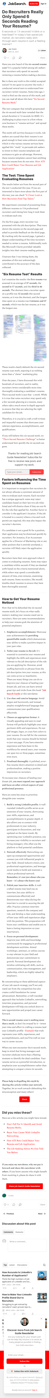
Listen (43, 50)
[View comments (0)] (13, 57)
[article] (24, 1280)
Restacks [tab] (19, 1232)
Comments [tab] (8, 1232)
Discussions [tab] (22, 1265)
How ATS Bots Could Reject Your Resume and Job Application (23, 165)
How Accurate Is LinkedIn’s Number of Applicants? (17, 1274)
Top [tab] (5, 1265)
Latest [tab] (12, 1265)
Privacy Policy (33, 1382)
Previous (10, 1214)
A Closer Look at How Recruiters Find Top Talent (22, 196)
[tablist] (13, 1232)
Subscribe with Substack (26, 1371)
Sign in (43, 3)
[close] (41, 1318)
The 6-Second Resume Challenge (19, 439)
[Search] (44, 1265)
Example (29, 1030)
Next (40, 1214)
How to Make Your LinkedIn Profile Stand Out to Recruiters (17, 1297)
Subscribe (34, 3)
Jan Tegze (12, 49)
